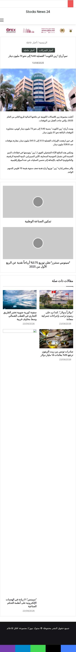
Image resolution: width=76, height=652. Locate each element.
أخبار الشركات (46, 50)
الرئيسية (43, 42)
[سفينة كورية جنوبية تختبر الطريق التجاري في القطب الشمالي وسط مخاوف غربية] (20, 299)
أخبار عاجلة (31, 42)
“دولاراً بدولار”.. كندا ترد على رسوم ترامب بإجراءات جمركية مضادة (57, 316)
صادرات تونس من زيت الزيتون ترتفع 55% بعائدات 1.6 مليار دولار (57, 353)
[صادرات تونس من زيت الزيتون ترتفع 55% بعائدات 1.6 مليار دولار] (56, 338)
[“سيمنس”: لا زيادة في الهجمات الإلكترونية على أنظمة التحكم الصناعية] (20, 462)
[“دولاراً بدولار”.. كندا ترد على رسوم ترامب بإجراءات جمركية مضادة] (56, 299)
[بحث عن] (74, 20)
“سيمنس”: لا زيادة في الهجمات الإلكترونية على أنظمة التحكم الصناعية (21, 603)
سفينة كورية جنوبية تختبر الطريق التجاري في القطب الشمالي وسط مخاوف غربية (20, 316)
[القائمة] (2, 20)
